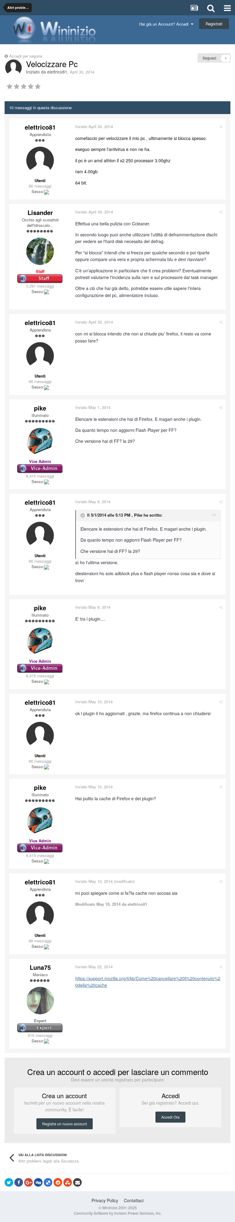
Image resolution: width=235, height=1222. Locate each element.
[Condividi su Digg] (38, 1182)
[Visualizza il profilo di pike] (40, 441)
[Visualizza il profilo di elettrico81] (13, 67)
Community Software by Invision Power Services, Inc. (118, 1213)
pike (40, 407)
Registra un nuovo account (64, 1123)
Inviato (94, 126)
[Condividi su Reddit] (58, 1182)
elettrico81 (57, 72)
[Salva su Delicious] (48, 1182)
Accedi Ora (170, 1117)
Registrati (214, 24)
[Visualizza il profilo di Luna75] (40, 1000)
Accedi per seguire (26, 56)
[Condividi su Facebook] (18, 1182)
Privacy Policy (104, 1200)
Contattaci (134, 1200)
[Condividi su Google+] (28, 1182)
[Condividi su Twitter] (9, 1182)
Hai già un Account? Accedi (165, 24)
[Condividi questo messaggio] (220, 126)
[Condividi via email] (77, 1182)
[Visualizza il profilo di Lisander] (40, 251)
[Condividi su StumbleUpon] (67, 1182)
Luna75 (40, 967)
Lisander (40, 212)
